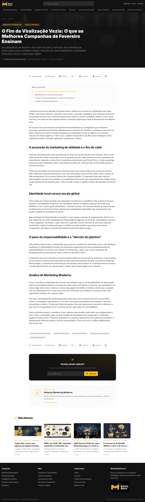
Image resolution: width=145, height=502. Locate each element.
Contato (140, 4)
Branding (72, 10)
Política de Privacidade (82, 479)
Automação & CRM (118, 10)
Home (4, 19)
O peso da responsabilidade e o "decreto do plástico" (55, 98)
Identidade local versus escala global (48, 95)
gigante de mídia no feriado (82, 288)
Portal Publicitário (73, 127)
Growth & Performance (58, 10)
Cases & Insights (32, 24)
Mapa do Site (79, 485)
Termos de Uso (79, 482)
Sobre (134, 4)
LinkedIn (64, 76)
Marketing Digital (26, 10)
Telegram (98, 76)
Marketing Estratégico (10, 10)
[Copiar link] (106, 76)
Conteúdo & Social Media (86, 10)
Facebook (85, 76)
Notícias (127, 4)
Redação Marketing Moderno (58, 392)
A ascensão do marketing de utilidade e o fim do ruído (55, 91)
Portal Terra (92, 160)
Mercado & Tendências (135, 10)
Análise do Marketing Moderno (46, 101)
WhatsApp (50, 76)
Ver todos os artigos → (51, 402)
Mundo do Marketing (68, 250)
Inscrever (92, 374)
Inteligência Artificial (41, 10)
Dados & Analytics (103, 10)
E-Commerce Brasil (91, 206)
